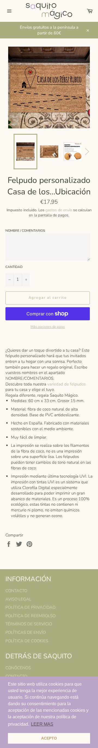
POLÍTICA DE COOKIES (26, 641)
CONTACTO (16, 590)
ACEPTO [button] (49, 738)
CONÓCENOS (18, 668)
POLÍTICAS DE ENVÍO (25, 632)
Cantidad (14, 267)
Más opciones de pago (47, 327)
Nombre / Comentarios (25, 230)
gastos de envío (58, 210)
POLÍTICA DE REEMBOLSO (30, 616)
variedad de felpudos (66, 384)
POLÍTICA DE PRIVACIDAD (30, 607)
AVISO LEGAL (18, 599)
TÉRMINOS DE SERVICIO (28, 624)
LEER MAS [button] (42, 724)
